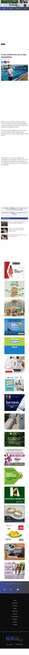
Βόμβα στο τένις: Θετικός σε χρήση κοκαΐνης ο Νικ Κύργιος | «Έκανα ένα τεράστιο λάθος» (16, 230)
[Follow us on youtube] (18, 590)
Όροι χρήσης (9, 644)
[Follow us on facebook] (4, 590)
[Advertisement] (14, 25)
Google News (23, 208)
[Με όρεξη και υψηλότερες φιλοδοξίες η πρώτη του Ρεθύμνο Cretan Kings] (4, 224)
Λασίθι (25, 8)
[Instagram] (8, 62)
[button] (27, 5)
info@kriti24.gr (19, 644)
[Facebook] (2, 62)
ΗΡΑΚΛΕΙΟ (15, 605)
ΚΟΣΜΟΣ (15, 619)
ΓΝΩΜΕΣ (15, 624)
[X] (5, 62)
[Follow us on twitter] (11, 590)
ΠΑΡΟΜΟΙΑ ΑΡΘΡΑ (6, 218)
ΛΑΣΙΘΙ (15, 608)
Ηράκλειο (18, 8)
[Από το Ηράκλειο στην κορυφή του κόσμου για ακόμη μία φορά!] (4, 237)
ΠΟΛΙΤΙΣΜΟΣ (15, 616)
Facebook (19, 212)
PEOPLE (15, 621)
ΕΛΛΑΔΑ (15, 613)
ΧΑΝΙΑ (14, 600)
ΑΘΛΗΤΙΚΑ (3, 44)
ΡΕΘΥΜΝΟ (15, 603)
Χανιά (4, 8)
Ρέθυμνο (11, 8)
